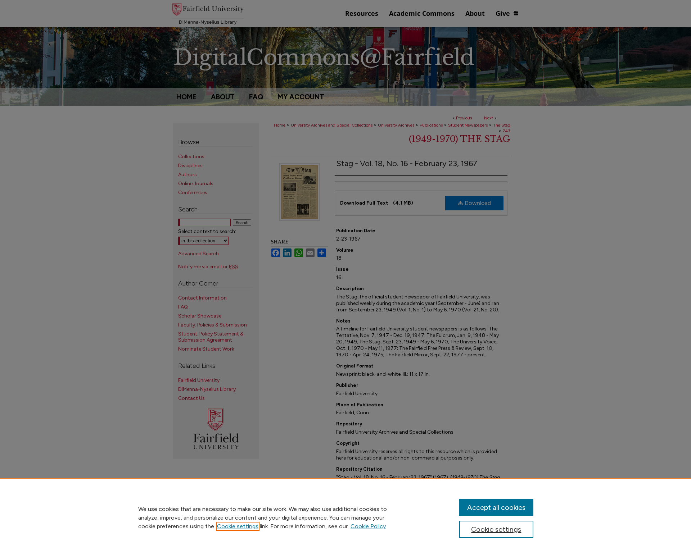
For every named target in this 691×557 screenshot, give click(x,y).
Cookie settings (237, 526)
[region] (345, 517)
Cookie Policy (368, 526)
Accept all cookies (496, 507)
